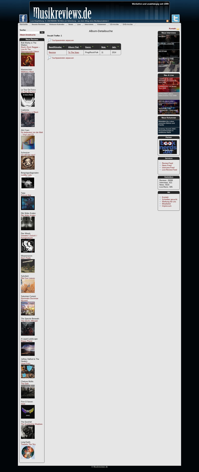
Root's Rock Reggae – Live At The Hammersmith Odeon (30, 49)
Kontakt (172, 28)
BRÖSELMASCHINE (166, 59)
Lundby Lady (26, 175)
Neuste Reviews (38, 24)
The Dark (25, 384)
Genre (88, 47)
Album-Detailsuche (28, 35)
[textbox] (30, 32)
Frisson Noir (26, 195)
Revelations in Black (29, 112)
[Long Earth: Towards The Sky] (28, 460)
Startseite (24, 24)
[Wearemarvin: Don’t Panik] (28, 274)
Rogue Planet (26, 341)
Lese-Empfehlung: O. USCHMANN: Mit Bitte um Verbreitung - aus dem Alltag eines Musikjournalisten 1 (69, 21)
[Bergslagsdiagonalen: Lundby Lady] (28, 191)
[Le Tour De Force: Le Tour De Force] (28, 108)
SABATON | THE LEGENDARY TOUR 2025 (168, 109)
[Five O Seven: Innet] (28, 420)
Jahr (114, 47)
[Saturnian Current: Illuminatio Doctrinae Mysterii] (28, 317)
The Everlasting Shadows (32, 424)
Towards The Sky (28, 444)
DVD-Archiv (128, 24)
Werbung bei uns (169, 202)
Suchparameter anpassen (63, 40)
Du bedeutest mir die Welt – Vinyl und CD (32, 133)
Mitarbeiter (166, 204)
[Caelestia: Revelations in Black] (28, 128)
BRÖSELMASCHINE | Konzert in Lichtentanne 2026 (168, 103)
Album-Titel (73, 47)
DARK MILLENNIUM (166, 44)
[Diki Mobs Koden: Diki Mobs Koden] (28, 232)
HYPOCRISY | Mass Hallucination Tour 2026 (168, 94)
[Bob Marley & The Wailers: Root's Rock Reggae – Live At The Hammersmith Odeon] (28, 68)
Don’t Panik (26, 258)
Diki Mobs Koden (28, 215)
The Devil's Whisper (29, 321)
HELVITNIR (163, 51)
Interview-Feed (168, 167)
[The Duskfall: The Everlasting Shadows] (28, 440)
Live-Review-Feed (169, 170)
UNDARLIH (163, 66)
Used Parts (25, 363)
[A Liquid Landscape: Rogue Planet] (28, 357)
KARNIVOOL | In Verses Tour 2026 (167, 87)
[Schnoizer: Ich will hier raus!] (28, 171)
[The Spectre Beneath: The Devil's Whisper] (28, 337)
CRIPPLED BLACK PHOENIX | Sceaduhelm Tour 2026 (167, 80)
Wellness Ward (27, 72)
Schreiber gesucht (169, 199)
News (70, 24)
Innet (23, 404)
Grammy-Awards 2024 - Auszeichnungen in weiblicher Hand (167, 130)
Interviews (89, 24)
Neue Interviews (169, 33)
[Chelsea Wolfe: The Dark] (28, 400)
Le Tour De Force (28, 92)
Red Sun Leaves (28, 278)
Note (103, 47)
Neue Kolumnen (169, 118)
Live (79, 24)
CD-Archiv (114, 24)
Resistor (52, 52)
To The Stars (73, 52)
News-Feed (166, 165)
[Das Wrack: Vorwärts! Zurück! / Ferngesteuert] (28, 254)
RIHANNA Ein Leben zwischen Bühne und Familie (167, 123)
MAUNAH (162, 36)
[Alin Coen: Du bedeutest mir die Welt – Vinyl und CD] (28, 151)
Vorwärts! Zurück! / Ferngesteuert (29, 237)
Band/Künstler (55, 47)
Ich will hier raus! (28, 155)
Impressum (166, 206)
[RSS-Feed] (167, 21)
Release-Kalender (56, 24)
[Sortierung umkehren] (63, 47)
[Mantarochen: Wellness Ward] (28, 88)
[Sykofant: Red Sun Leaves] (28, 294)
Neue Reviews (32, 39)
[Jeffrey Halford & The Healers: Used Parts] (28, 380)
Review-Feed (167, 163)
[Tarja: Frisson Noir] (28, 211)
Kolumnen (101, 24)
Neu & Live (169, 75)
